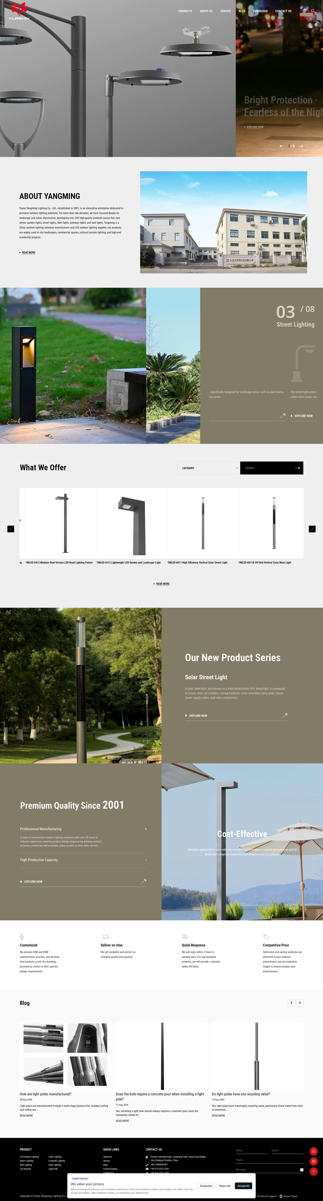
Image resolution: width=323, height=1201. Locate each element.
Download (260, 11)
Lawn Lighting (55, 1156)
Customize (206, 1186)
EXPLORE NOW (225, 416)
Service (225, 11)
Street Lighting (26, 1160)
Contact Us (283, 11)
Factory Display (110, 1169)
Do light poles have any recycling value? (145, 1094)
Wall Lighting (26, 1164)
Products (185, 11)
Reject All (225, 1186)
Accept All (243, 1186)
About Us (206, 11)
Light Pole (53, 1169)
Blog (242, 11)
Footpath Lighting (56, 1160)
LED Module (25, 1169)
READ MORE (26, 1121)
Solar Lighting (54, 1164)
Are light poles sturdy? (228, 1094)
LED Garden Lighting (29, 1156)
